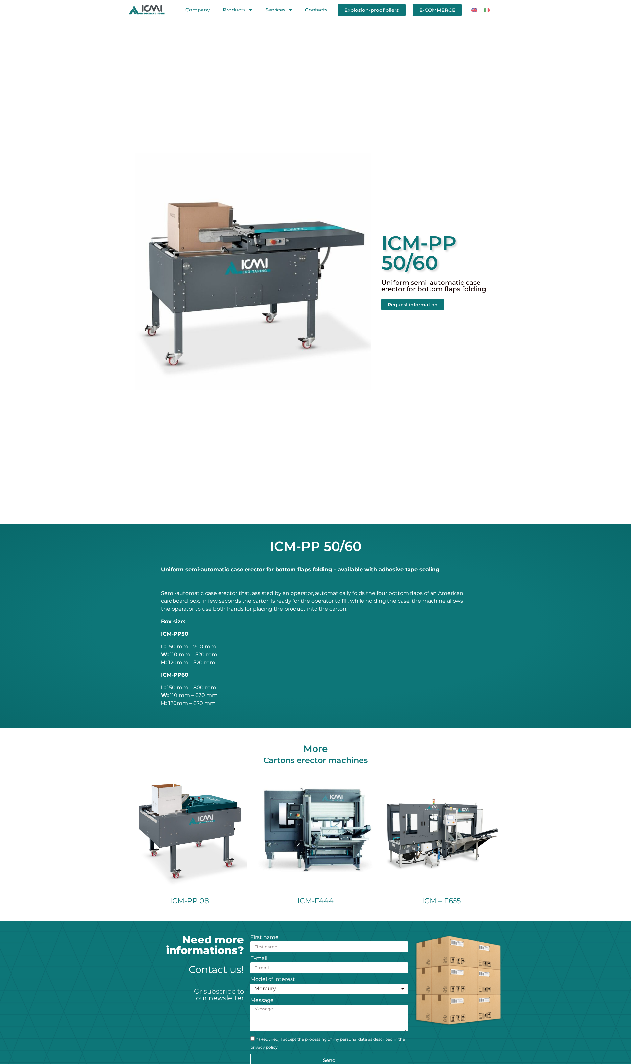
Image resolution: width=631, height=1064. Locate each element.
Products (234, 10)
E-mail (258, 958)
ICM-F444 (315, 900)
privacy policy (264, 1047)
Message (262, 1000)
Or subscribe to (219, 994)
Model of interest (272, 979)
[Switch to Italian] (486, 10)
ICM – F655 (441, 900)
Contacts (316, 10)
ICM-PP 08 (189, 900)
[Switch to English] (474, 10)
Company (197, 10)
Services (275, 10)
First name (264, 937)
